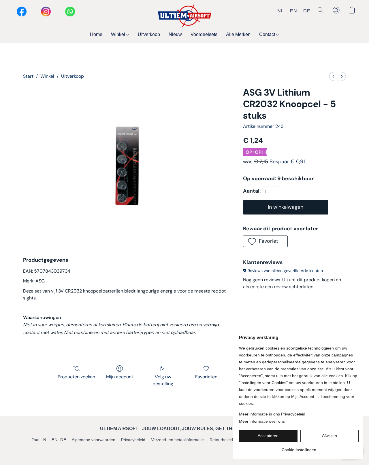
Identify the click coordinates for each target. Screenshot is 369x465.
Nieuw (175, 34)
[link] (299, 447)
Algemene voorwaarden (93, 439)
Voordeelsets (204, 34)
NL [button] (280, 11)
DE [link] (63, 439)
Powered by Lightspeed (184, 449)
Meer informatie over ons (262, 421)
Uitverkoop (149, 34)
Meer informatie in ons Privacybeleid (272, 414)
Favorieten (206, 377)
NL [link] (46, 439)
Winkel (118, 34)
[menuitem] (334, 76)
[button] (184, 15)
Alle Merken (238, 34)
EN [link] (54, 439)
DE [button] (306, 11)
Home (96, 34)
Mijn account (119, 377)
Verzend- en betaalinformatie (177, 439)
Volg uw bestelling (163, 380)
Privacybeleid (133, 439)
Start (28, 76)
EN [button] (293, 11)
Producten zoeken (76, 377)
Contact (267, 34)
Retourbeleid (221, 439)
